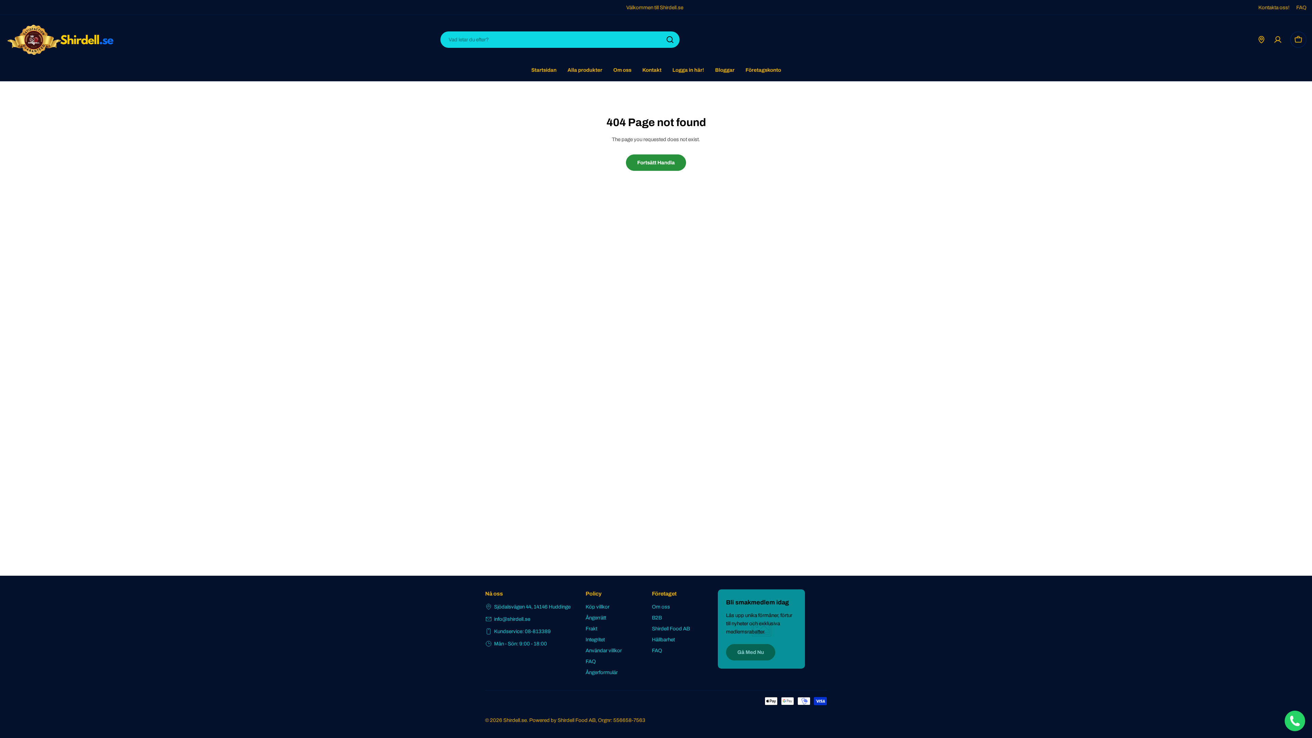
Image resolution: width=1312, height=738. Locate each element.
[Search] (670, 40)
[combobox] (560, 39)
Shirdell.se (515, 720)
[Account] (1278, 40)
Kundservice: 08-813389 (522, 631)
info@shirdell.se (512, 619)
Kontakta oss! (1273, 7)
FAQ (1301, 7)
